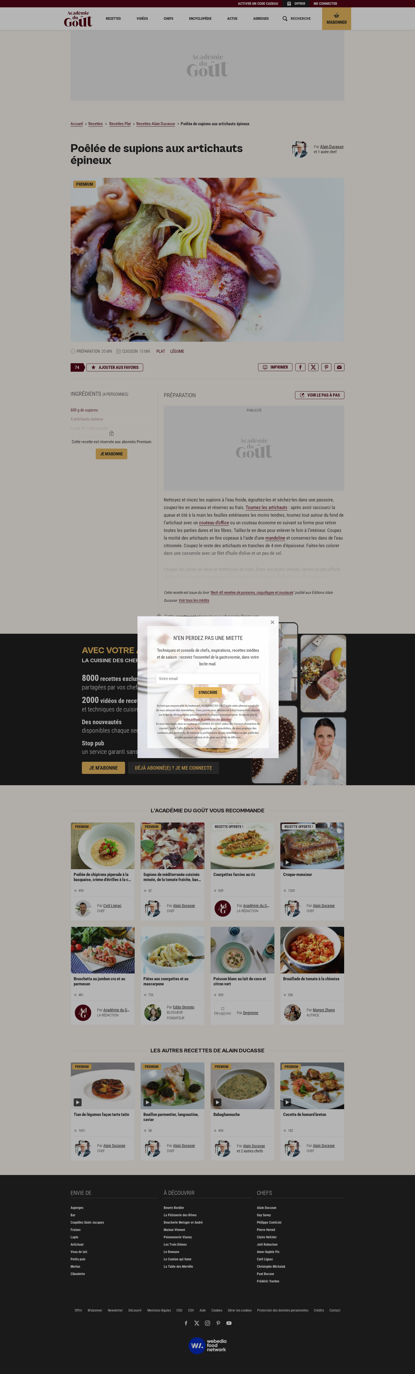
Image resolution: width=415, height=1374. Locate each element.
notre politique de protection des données (207, 719)
